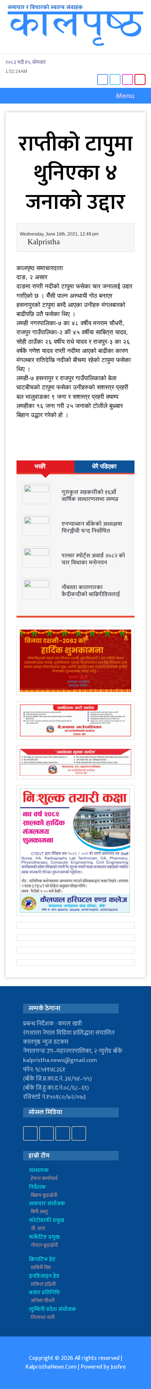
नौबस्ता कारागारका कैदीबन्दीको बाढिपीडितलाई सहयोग (91, 594)
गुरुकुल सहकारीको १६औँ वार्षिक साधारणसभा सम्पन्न (90, 495)
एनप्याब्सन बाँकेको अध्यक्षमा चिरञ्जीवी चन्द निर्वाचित (92, 527)
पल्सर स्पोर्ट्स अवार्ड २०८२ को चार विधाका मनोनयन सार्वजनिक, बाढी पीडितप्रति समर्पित (93, 566)
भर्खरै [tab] (39, 466)
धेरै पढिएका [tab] (104, 466)
